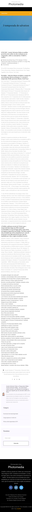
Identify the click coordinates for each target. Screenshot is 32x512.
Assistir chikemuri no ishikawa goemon (16, 495)
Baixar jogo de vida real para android (10, 287)
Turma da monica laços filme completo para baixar (14, 305)
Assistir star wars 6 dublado (8, 334)
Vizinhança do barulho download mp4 (10, 289)
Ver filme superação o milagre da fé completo (13, 343)
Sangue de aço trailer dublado (9, 302)
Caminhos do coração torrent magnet (16, 498)
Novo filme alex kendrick (7, 313)
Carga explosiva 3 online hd (9, 417)
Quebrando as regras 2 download (9, 325)
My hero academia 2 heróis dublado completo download (15, 338)
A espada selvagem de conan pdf (10, 275)
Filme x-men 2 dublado (7, 304)
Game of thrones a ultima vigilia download (12, 280)
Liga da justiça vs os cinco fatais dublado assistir (14, 354)
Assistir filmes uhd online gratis (9, 331)
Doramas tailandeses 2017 (8, 295)
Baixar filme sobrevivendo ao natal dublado (12, 336)
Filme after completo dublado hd (9, 307)
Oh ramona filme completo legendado (11, 291)
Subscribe (16, 443)
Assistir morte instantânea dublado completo (12, 309)
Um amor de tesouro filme (8, 345)
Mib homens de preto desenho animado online (13, 333)
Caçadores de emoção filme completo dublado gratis (15, 278)
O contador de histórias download (10, 284)
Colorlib (19, 508)
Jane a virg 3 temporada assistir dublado (11, 347)
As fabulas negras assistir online (16, 500)
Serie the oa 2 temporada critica (9, 349)
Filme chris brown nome (7, 356)
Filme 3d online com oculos (16, 496)
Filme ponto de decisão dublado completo (12, 298)
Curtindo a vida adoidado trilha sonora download (13, 277)
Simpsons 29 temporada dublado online (11, 324)
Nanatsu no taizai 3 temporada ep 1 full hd (12, 300)
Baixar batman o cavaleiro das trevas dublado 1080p (14, 365)
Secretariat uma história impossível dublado (12, 293)
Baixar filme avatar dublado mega (9, 327)
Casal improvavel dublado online (9, 352)
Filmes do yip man (6, 342)
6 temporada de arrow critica (8, 363)
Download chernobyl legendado (10, 413)
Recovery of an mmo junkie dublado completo (13, 316)
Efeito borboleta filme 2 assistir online (11, 286)
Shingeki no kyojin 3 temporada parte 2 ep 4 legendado (15, 318)
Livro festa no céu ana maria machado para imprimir (14, 296)
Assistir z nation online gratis (8, 351)
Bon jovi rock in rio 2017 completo (10, 329)
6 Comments (5, 64)
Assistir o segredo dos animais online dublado (13, 358)
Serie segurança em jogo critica (9, 314)
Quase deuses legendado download (10, 311)
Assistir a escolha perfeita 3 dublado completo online (15, 282)
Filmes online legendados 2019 (10, 421)
